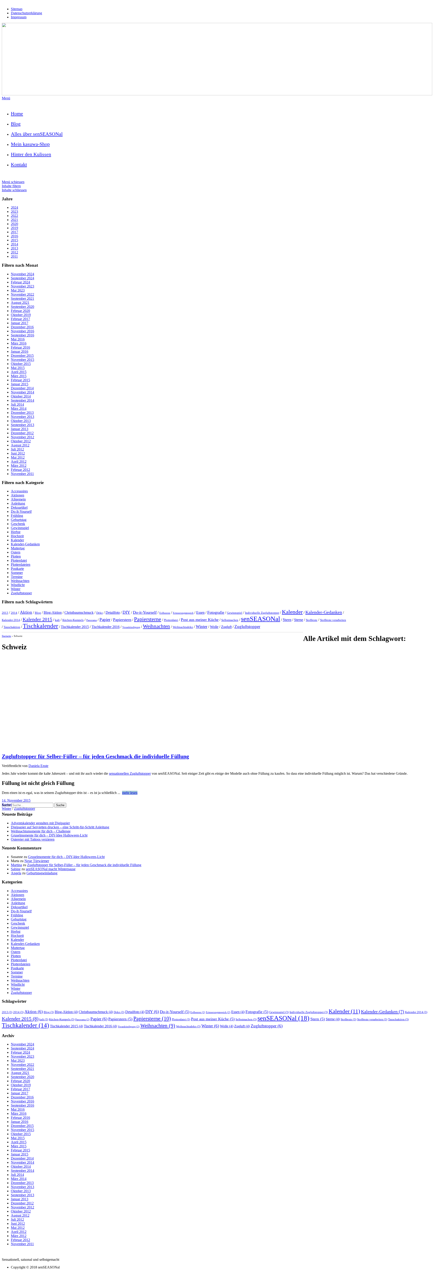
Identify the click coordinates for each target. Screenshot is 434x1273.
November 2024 (22, 274)
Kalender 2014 (11, 620)
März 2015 (18, 376)
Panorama (91, 620)
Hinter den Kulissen (31, 154)
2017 (14, 232)
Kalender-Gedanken (25, 544)
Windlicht (18, 585)
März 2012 (18, 465)
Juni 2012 (18, 453)
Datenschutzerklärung (26, 13)
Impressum (18, 17)
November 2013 (22, 417)
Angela (16, 873)
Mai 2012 (18, 457)
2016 (14, 236)
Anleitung (18, 503)
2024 (14, 207)
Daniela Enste (38, 766)
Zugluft (226, 627)
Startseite (6, 636)
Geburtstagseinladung (41, 873)
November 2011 (22, 474)
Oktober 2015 (21, 364)
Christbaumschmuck (79, 612)
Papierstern (122, 619)
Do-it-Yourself (145, 612)
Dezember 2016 (22, 327)
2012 (14, 252)
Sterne (298, 620)
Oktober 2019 (21, 315)
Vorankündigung (131, 627)
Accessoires (19, 491)
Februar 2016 (20, 347)
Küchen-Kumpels (73, 620)
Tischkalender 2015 (75, 627)
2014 (14, 244)
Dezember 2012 (22, 433)
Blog (16, 124)
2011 (14, 256)
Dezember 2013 (22, 413)
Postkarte (17, 569)
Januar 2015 (19, 384)
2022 (14, 216)
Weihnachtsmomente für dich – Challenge (41, 831)
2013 (14, 248)
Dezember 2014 (22, 388)
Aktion (26, 612)
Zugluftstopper (21, 593)
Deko (99, 612)
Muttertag (18, 548)
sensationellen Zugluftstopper (130, 773)
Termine (17, 577)
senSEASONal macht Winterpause (50, 869)
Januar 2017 (19, 323)
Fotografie (215, 612)
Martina (16, 865)
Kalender (17, 540)
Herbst (15, 532)
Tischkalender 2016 (106, 627)
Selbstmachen (229, 620)
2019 (14, 228)
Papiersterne (147, 619)
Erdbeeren (164, 613)
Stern (287, 619)
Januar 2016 (19, 351)
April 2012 (18, 461)
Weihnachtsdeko (183, 627)
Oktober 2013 (21, 421)
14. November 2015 (16, 800)
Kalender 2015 (37, 619)
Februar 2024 (20, 282)
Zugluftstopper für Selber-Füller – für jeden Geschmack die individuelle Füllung (95, 756)
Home (17, 113)
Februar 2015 (20, 380)
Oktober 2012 (21, 441)
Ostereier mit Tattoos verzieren (32, 839)
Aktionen (17, 495)
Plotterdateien (20, 564)
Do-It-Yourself (21, 511)
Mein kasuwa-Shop (30, 144)
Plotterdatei (19, 560)
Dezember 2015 (22, 355)
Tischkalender (40, 626)
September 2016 (22, 335)
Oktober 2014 (21, 396)
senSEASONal (260, 618)
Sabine (16, 869)
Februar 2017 (20, 319)
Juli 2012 (17, 449)
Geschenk (18, 524)
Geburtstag (18, 520)
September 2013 (22, 425)
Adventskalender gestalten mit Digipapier (40, 823)
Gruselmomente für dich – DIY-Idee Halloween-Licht (49, 835)
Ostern (15, 552)
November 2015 (22, 360)
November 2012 (22, 437)
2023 (14, 211)
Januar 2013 (19, 429)
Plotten (16, 556)
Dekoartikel (19, 507)
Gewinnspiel (20, 528)
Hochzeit (17, 536)
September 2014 (22, 400)
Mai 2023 (18, 290)
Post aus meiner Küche (200, 619)
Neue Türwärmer (36, 861)
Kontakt (19, 164)
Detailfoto (113, 612)
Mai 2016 (18, 339)
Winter (15, 589)
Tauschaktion (12, 627)
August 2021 (20, 302)
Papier (104, 619)
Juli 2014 (17, 404)
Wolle (214, 627)
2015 (14, 240)
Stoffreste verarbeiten (333, 620)
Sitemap (16, 9)
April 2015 (18, 372)
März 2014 (18, 408)
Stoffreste (311, 620)
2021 (14, 220)
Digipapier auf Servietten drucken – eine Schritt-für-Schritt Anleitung (60, 827)
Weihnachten (20, 581)
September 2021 (22, 298)
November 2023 (22, 286)
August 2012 (20, 445)
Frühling (17, 516)
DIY (126, 612)
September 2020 (22, 307)
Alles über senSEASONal (37, 134)
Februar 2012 (20, 470)
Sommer (17, 573)
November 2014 (22, 392)
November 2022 (22, 294)
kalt (57, 620)
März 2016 (18, 343)
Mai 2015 (18, 368)
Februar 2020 (20, 311)
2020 (14, 224)
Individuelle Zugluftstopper (262, 612)
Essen (200, 612)
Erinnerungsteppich (183, 613)
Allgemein (18, 499)
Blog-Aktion (53, 612)
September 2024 (22, 278)
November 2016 (22, 331)
